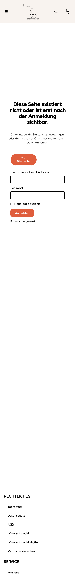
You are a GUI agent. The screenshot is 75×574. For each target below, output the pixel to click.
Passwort (16, 188)
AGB (11, 524)
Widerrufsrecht (18, 533)
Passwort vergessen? (22, 221)
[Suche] (57, 11)
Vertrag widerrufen (21, 551)
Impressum (15, 507)
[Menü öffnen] (6, 11)
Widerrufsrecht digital (23, 542)
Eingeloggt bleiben (26, 204)
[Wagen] (67, 11)
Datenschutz (16, 515)
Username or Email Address (29, 172)
